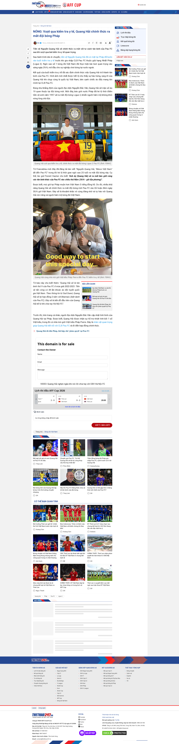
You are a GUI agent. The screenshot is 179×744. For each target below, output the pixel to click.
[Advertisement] (89, 18)
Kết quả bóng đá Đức (109, 681)
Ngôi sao (120, 60)
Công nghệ (42, 708)
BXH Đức (82, 683)
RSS (81, 724)
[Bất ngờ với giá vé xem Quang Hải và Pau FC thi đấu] (86, 298)
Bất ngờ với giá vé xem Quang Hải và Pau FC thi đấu (101, 297)
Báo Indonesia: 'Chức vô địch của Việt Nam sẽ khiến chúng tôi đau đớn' (72, 526)
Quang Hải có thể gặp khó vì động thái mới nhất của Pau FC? (99, 489)
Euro (58, 688)
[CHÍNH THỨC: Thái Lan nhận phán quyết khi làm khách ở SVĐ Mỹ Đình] (99, 542)
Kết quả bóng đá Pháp (109, 683)
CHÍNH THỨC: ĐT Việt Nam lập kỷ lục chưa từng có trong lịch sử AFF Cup (72, 585)
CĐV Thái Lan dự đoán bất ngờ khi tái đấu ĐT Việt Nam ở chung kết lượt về (72, 556)
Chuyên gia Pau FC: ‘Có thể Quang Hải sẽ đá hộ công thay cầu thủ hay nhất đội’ (71, 460)
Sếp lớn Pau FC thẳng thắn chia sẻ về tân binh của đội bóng (72, 489)
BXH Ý (82, 676)
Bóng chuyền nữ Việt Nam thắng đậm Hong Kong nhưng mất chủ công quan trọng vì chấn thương (44, 556)
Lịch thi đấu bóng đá (39, 671)
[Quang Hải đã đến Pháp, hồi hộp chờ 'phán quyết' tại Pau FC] (86, 306)
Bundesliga (60, 681)
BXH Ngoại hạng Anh (86, 671)
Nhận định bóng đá (39, 676)
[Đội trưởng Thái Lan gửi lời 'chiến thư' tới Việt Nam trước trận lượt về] (45, 513)
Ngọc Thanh (40, 590)
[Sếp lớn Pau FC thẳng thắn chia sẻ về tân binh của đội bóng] (72, 477)
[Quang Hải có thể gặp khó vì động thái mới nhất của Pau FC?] (99, 477)
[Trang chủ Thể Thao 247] (33, 12)
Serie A (59, 678)
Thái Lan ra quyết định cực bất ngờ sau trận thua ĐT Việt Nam (98, 584)
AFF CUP (46, 12)
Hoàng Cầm (40, 529)
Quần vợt (129, 673)
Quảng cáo (143, 4)
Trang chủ (36, 26)
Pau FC (53, 596)
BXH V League (84, 688)
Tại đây (117, 720)
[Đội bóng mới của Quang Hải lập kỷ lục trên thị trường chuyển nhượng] (45, 477)
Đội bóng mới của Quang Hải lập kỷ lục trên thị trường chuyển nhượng (44, 490)
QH (37, 495)
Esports (114, 12)
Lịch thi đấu (39, 12)
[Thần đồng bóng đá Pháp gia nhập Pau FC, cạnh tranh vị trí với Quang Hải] (99, 447)
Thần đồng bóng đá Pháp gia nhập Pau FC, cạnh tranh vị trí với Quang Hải (99, 460)
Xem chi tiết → (106, 391)
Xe (119, 12)
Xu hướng (124, 12)
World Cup (60, 686)
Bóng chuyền (106, 12)
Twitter (82, 722)
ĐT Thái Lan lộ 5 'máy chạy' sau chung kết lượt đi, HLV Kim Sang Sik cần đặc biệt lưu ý (99, 526)
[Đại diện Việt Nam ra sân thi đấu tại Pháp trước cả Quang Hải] (86, 290)
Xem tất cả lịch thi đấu (72, 407)
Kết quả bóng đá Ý (108, 676)
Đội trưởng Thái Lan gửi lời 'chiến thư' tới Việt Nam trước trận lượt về (45, 525)
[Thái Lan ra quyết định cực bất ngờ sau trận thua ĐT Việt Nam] (99, 572)
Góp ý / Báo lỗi (101, 425)
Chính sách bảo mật (108, 717)
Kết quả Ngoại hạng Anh (110, 673)
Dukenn (92, 531)
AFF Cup (59, 698)
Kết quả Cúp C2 (107, 686)
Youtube (82, 717)
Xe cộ (128, 678)
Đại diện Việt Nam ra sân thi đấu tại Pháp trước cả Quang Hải (101, 290)
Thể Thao (97, 12)
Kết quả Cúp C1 (107, 671)
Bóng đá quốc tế (68, 12)
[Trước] (36, 399)
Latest (34, 708)
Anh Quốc (39, 561)
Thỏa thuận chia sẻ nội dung (110, 714)
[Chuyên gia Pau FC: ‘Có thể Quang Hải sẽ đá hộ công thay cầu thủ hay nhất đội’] (72, 447)
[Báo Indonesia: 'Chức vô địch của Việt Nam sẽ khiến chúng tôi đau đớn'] (72, 513)
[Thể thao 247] (46, 5)
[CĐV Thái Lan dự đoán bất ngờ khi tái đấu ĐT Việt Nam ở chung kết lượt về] (72, 542)
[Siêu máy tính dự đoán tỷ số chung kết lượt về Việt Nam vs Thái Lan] (45, 572)
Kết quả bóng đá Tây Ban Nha (111, 678)
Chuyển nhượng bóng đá (41, 683)
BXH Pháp (83, 686)
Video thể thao (38, 686)
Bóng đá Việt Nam (56, 12)
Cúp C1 (59, 673)
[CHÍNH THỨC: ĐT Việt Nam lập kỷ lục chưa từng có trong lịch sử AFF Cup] (72, 572)
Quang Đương (94, 466)
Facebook (83, 719)
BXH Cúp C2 (83, 681)
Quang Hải (38, 596)
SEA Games (60, 696)
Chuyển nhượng (88, 12)
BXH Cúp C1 (83, 678)
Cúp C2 (59, 693)
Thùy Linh (39, 464)
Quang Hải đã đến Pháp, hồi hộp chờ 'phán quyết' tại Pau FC (101, 306)
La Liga (59, 676)
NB (64, 561)
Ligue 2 (60, 596)
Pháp (45, 596)
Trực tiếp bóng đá (39, 681)
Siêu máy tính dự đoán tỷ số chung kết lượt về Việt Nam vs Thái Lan (43, 585)
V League (59, 683)
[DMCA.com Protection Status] (115, 732)
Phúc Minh (66, 466)
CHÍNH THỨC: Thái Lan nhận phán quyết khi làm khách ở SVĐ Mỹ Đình (99, 556)
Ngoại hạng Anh (61, 671)
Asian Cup (60, 691)
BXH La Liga (83, 673)
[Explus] (72, 416)
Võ (127, 681)
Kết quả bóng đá (38, 673)
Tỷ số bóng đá (38, 678)
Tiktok (82, 727)
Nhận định (78, 12)
